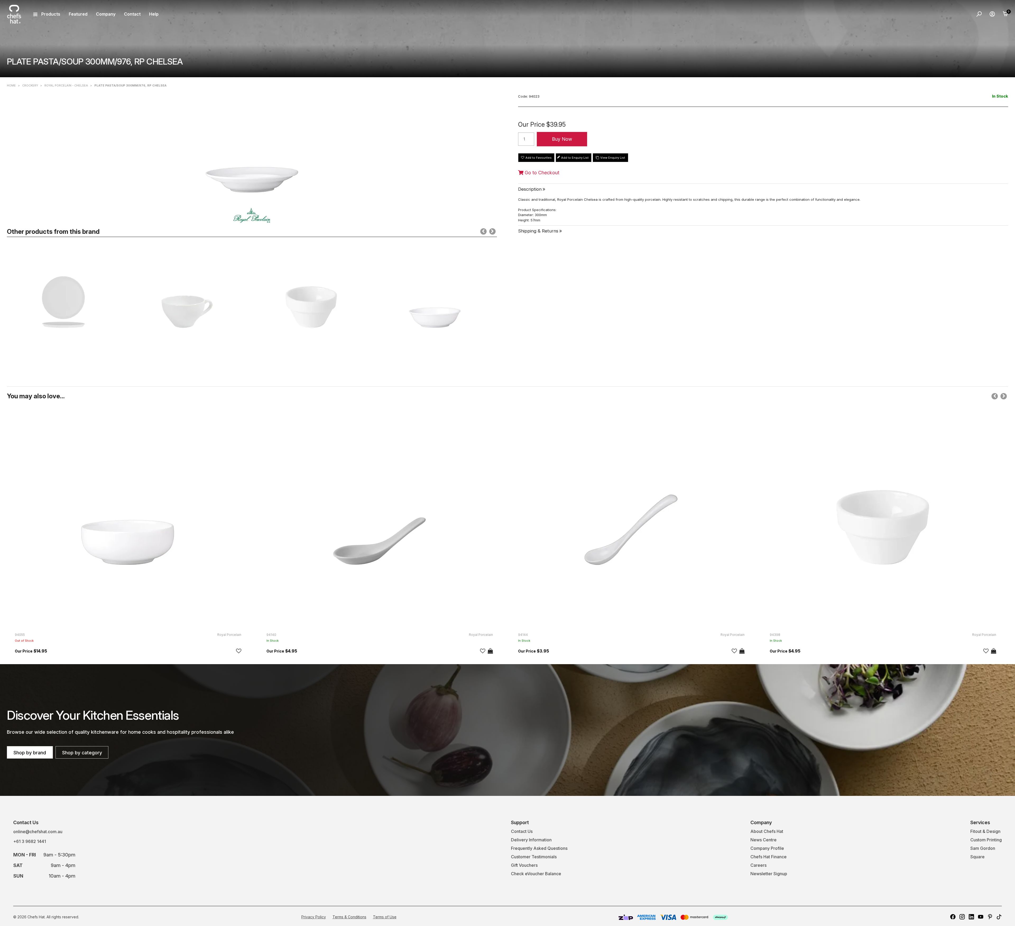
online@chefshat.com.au (37, 831)
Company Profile (767, 848)
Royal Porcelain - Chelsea (66, 85)
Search (979, 14)
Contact (132, 14)
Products (50, 14)
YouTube (980, 916)
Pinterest (990, 916)
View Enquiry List (612, 157)
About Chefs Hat (766, 831)
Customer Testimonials (534, 856)
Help (154, 14)
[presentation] (483, 231)
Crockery (30, 85)
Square (977, 856)
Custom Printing (986, 839)
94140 (271, 635)
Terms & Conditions (349, 917)
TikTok (999, 916)
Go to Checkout (541, 172)
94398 (775, 635)
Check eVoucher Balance (536, 873)
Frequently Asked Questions (539, 848)
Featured (78, 14)
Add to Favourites (538, 157)
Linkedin (971, 916)
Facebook (953, 916)
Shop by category (82, 752)
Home (11, 85)
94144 (523, 635)
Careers (758, 865)
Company (106, 14)
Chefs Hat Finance (768, 856)
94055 (20, 635)
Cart (1005, 14)
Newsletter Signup (768, 873)
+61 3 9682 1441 (29, 841)
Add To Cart (490, 651)
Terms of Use (384, 917)
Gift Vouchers (524, 865)
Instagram (962, 916)
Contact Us (522, 831)
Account (992, 14)
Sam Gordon (982, 848)
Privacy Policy (313, 917)
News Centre (763, 839)
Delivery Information (531, 839)
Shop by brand (29, 752)
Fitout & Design (985, 831)
